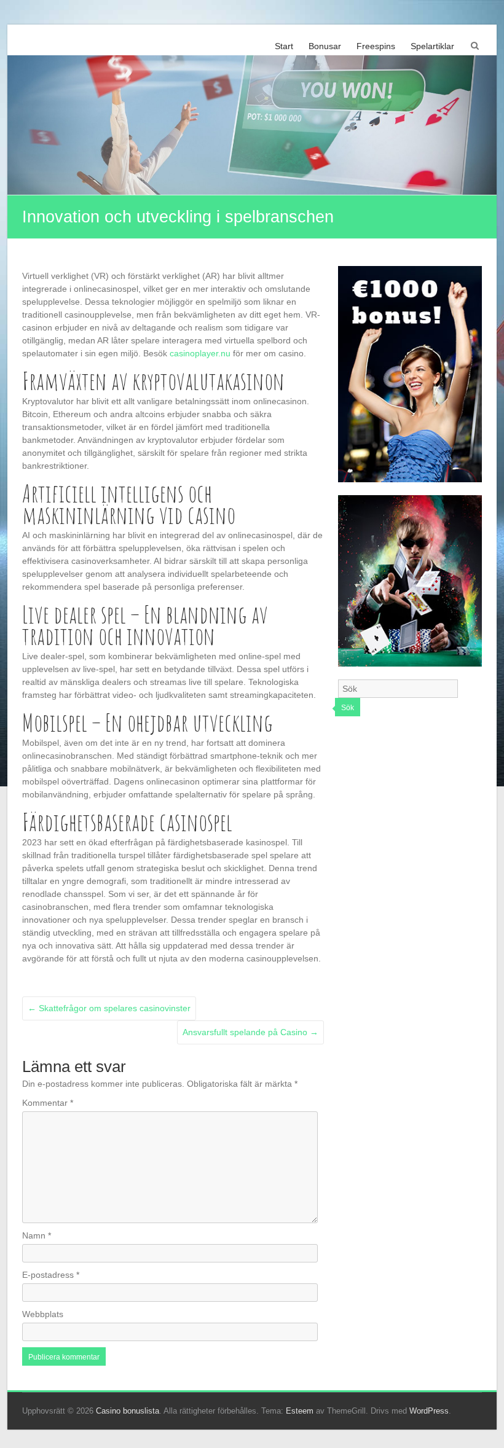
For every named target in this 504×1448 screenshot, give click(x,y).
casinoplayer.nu (200, 353)
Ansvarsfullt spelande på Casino (250, 1032)
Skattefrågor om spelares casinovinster (109, 1008)
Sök (347, 707)
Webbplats (42, 1314)
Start (284, 46)
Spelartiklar (432, 46)
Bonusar (325, 46)
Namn (36, 1235)
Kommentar (47, 1103)
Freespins (375, 46)
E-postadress (50, 1275)
